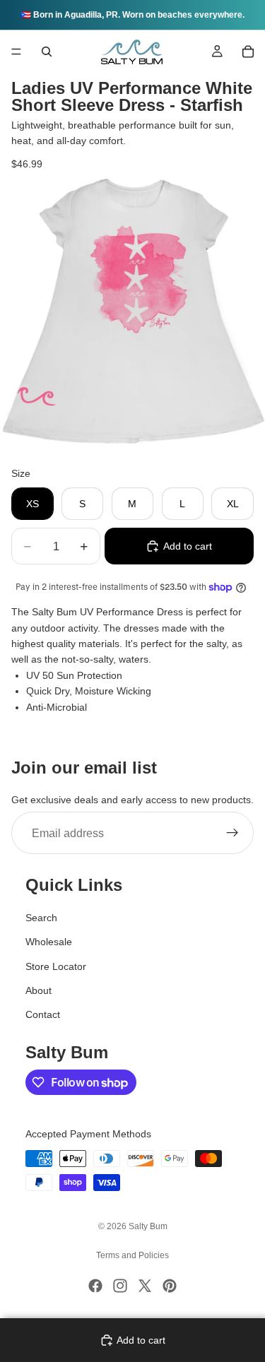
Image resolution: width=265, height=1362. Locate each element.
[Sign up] (232, 833)
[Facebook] (95, 1285)
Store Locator (55, 966)
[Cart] (248, 51)
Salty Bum (148, 1226)
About (38, 990)
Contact (42, 1014)
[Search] (46, 51)
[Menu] (16, 51)
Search (41, 917)
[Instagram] (120, 1285)
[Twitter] (144, 1285)
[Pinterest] (169, 1285)
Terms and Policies (132, 1255)
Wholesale (48, 941)
